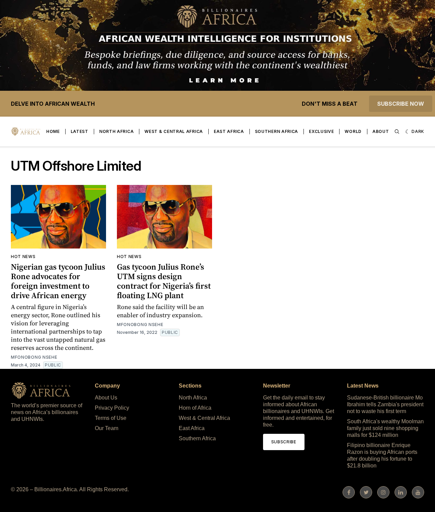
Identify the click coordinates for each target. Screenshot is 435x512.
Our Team (106, 428)
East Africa (229, 131)
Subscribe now (400, 103)
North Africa (116, 131)
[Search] (397, 131)
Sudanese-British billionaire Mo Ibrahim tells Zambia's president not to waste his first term (385, 404)
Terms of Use (110, 418)
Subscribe (283, 441)
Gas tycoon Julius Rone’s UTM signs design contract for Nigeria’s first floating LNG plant (164, 281)
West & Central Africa (173, 131)
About (380, 131)
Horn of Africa (195, 408)
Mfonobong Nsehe (34, 357)
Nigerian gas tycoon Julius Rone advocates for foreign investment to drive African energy (58, 281)
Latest (79, 131)
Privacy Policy (112, 408)
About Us (106, 397)
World (353, 131)
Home (53, 131)
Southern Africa (276, 131)
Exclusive (321, 131)
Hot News (23, 256)
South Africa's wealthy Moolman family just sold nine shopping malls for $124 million (385, 428)
